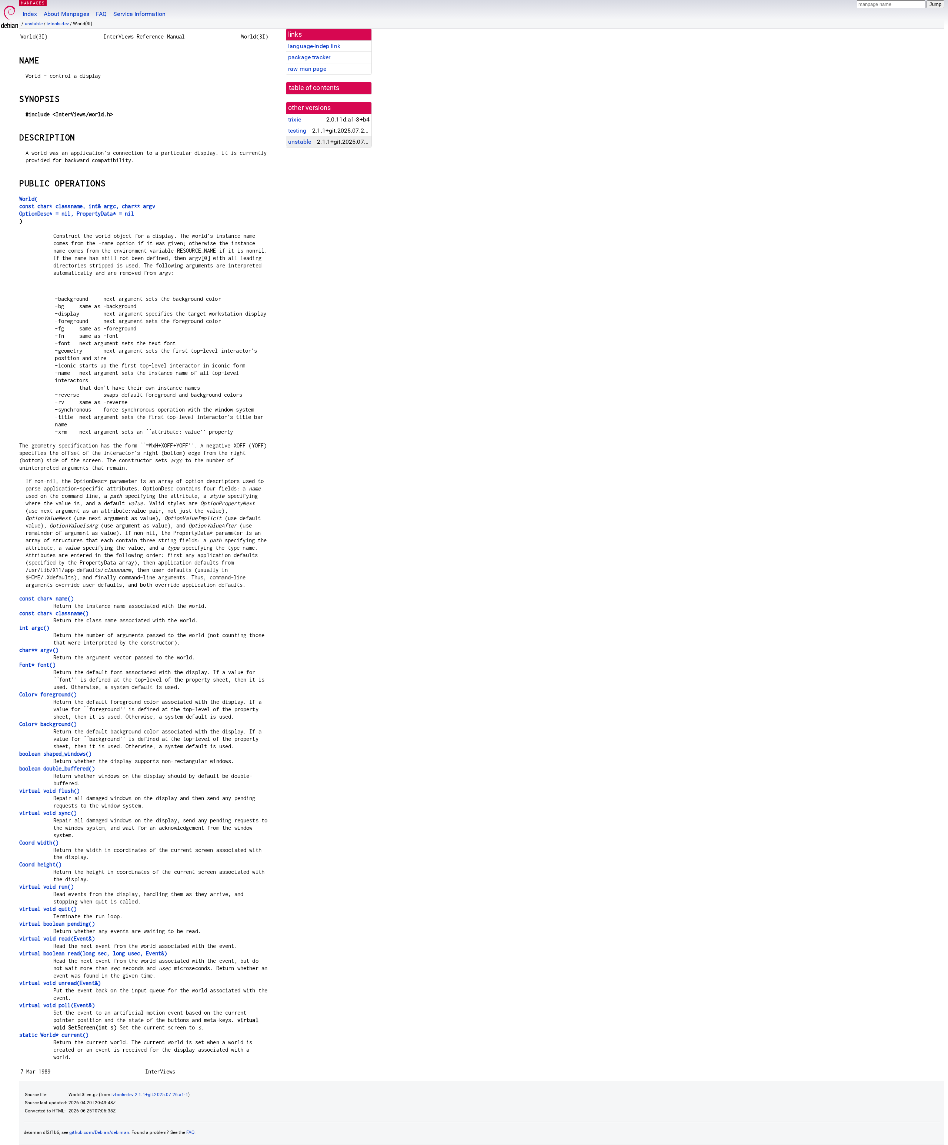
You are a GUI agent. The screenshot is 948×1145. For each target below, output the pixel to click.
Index (30, 13)
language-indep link (314, 46)
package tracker (309, 57)
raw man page (307, 68)
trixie (294, 119)
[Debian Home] (9, 15)
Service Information (139, 13)
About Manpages (66, 13)
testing (297, 130)
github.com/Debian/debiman (99, 1132)
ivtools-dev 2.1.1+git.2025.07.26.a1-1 (149, 1094)
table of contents (314, 87)
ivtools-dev (58, 23)
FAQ (101, 13)
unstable (34, 23)
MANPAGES (33, 2)
